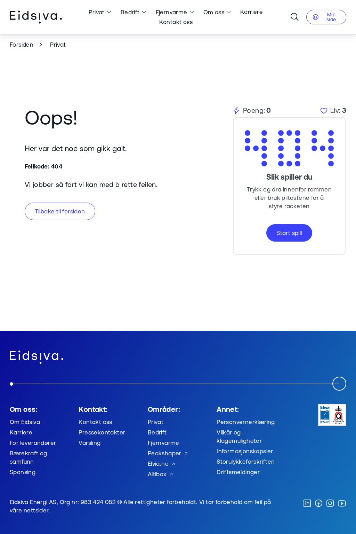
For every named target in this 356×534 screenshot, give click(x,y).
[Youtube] (341, 504)
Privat (96, 12)
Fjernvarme (171, 12)
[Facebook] (318, 504)
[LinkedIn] (307, 504)
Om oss (213, 12)
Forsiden (21, 44)
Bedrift (130, 12)
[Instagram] (330, 504)
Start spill (289, 232)
